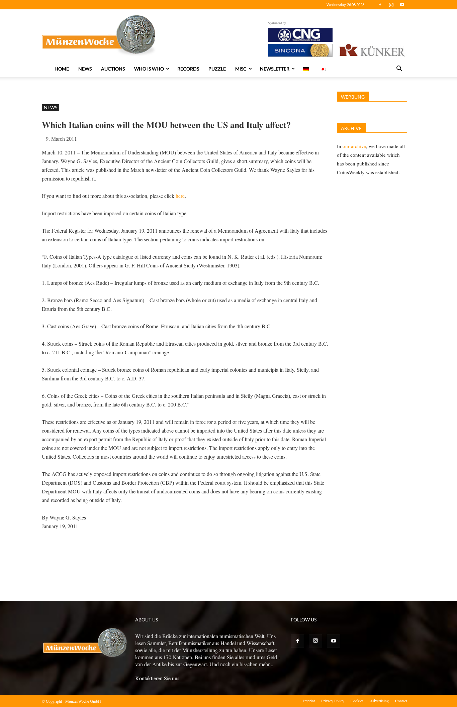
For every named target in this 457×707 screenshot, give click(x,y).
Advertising (379, 700)
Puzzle (217, 69)
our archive (354, 146)
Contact (401, 700)
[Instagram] (391, 4)
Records (188, 69)
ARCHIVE (351, 128)
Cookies (357, 700)
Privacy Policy (332, 700)
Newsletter (274, 69)
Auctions (113, 69)
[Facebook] (380, 4)
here (179, 195)
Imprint (309, 700)
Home (62, 69)
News (85, 69)
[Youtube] (402, 4)
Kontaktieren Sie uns (157, 678)
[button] (399, 69)
